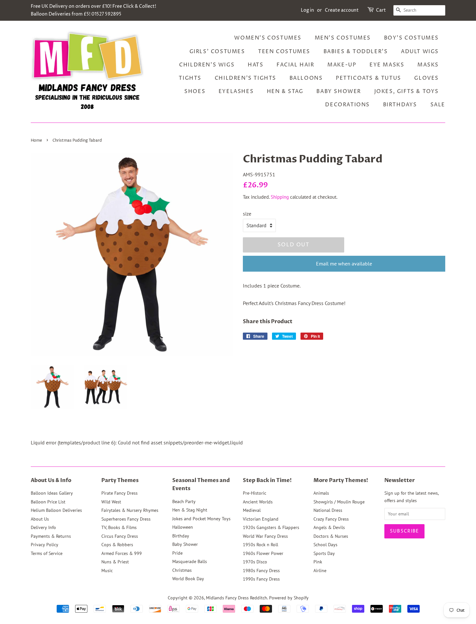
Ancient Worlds (258, 502)
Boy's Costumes (411, 37)
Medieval (252, 510)
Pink (317, 562)
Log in (307, 10)
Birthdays (400, 104)
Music (107, 570)
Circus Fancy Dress (119, 536)
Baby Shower (338, 91)
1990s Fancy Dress (261, 579)
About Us (40, 519)
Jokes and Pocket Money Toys (201, 519)
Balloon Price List (48, 502)
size (247, 213)
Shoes (194, 91)
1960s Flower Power (263, 553)
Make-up (341, 64)
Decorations (347, 104)
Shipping (280, 197)
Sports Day (324, 553)
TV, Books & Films (119, 527)
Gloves (426, 78)
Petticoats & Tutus (368, 78)
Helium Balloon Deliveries (56, 510)
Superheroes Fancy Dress (126, 519)
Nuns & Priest (115, 562)
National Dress (327, 510)
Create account (342, 10)
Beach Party (184, 501)
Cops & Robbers (117, 544)
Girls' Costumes (217, 51)
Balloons (306, 78)
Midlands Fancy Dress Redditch (236, 598)
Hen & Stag (285, 91)
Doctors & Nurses (330, 536)
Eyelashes (236, 91)
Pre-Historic (254, 493)
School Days (325, 544)
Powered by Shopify (289, 598)
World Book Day (188, 579)
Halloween (182, 527)
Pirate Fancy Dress (119, 493)
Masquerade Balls (189, 561)
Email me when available (344, 263)
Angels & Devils (329, 527)
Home (36, 140)
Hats (255, 64)
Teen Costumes (284, 51)
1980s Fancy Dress (261, 570)
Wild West (111, 502)
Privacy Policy (44, 544)
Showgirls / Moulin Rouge (339, 502)
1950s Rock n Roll (260, 544)
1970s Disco (255, 562)
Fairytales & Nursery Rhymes (129, 510)
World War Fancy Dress (265, 536)
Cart (381, 10)
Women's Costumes (267, 37)
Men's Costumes (343, 37)
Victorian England (260, 519)
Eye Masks (386, 64)
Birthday (180, 536)
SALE (437, 104)
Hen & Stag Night (189, 510)
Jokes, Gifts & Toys (406, 91)
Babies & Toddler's (355, 51)
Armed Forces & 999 (121, 553)
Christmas (182, 570)
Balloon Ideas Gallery (52, 493)
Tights (190, 78)
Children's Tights (245, 78)
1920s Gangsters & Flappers (271, 527)
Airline (319, 570)
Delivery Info (43, 527)
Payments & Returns (51, 536)
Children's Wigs (206, 64)
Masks (428, 64)
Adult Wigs (420, 51)
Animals (321, 493)
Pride (177, 553)
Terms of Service (46, 553)
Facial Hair (295, 64)
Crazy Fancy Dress (331, 519)
